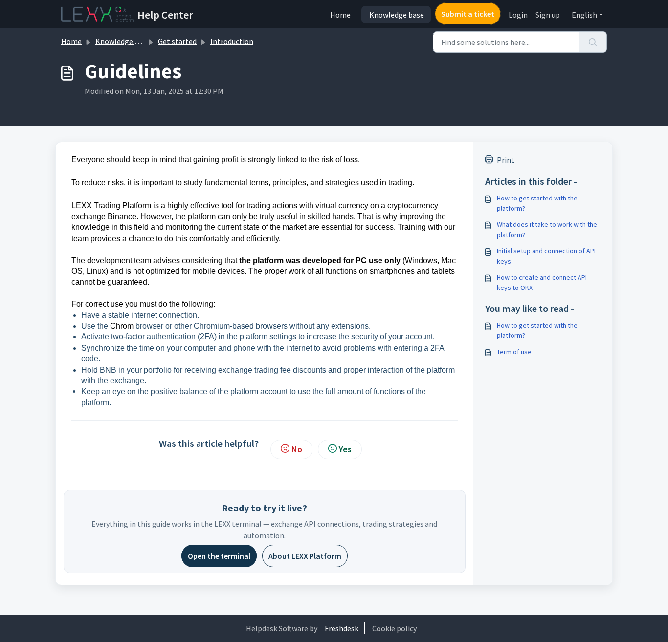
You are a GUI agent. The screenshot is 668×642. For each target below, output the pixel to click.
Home (340, 15)
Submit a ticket (467, 14)
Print (505, 160)
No (296, 449)
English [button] (584, 15)
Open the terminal (219, 556)
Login (518, 15)
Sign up (547, 15)
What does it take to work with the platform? (547, 229)
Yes (345, 449)
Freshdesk (341, 628)
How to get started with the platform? (537, 203)
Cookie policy (394, 628)
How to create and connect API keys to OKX (542, 282)
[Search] (593, 42)
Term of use (514, 351)
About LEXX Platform (304, 556)
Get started (177, 41)
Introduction (231, 41)
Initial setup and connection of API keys (546, 256)
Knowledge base (396, 15)
